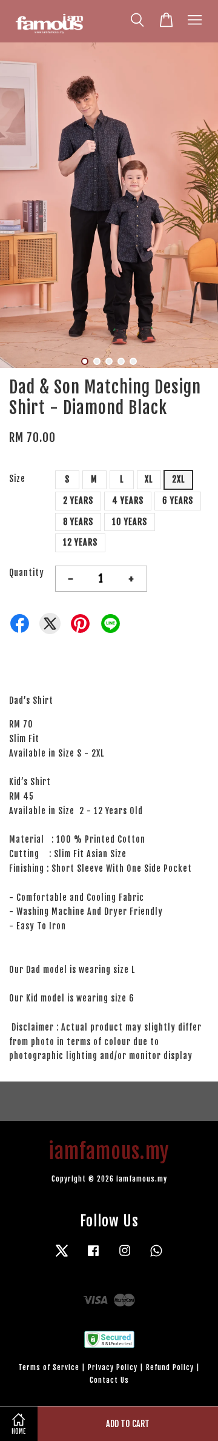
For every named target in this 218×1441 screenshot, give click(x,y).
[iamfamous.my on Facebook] (93, 1256)
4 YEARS (128, 500)
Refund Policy (170, 1367)
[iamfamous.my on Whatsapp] (156, 1256)
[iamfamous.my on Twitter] (61, 1256)
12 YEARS (80, 542)
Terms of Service (48, 1367)
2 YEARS (78, 500)
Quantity (26, 572)
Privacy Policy (112, 1367)
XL (149, 479)
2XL (178, 479)
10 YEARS (129, 522)
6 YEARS (177, 500)
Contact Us (109, 1380)
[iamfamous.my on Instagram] (124, 1256)
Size (17, 478)
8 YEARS (78, 522)
